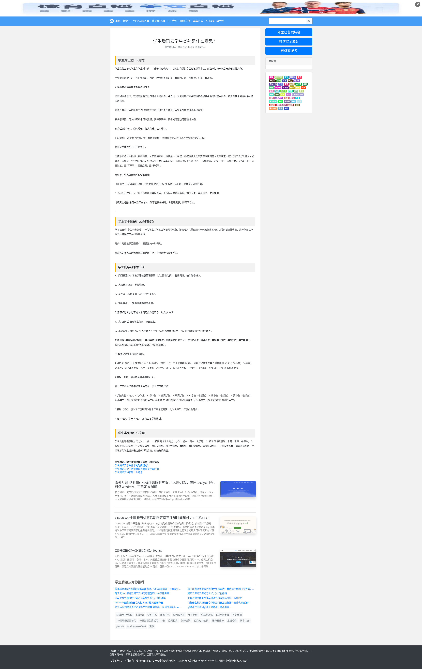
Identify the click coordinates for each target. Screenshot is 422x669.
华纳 (298, 98)
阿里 (290, 91)
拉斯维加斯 (281, 105)
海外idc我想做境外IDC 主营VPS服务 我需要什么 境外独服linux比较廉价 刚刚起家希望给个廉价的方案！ (150, 607)
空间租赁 (173, 620)
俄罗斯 (287, 101)
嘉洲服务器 (179, 615)
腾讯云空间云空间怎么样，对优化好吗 (207, 593)
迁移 (281, 84)
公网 (292, 84)
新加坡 (297, 81)
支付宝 (272, 81)
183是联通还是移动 (126, 620)
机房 (292, 88)
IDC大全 (173, 21)
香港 (292, 98)
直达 (277, 94)
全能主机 (152, 615)
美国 (279, 81)
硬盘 (271, 91)
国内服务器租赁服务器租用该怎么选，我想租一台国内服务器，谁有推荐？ (223, 589)
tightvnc (140, 615)
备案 (286, 108)
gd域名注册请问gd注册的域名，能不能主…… (211, 607)
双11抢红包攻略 (124, 615)
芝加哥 (272, 105)
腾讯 (281, 101)
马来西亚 (279, 77)
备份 (298, 88)
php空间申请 (222, 615)
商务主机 (164, 615)
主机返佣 (232, 620)
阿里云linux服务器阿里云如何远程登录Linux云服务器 (142, 593)
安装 (286, 84)
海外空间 (185, 620)
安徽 (271, 88)
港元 (301, 91)
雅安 (286, 77)
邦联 (277, 91)
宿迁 (299, 77)
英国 (271, 77)
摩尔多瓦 (273, 108)
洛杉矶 (283, 91)
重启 (281, 108)
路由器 (278, 88)
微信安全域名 (289, 41)
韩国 (294, 101)
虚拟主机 (273, 84)
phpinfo (120, 626)
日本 (283, 94)
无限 (297, 105)
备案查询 (198, 21)
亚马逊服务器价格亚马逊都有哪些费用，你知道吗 (140, 598)
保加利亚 (273, 101)
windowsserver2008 (136, 626)
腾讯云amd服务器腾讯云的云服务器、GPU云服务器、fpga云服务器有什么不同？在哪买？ (150, 589)
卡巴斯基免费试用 (149, 620)
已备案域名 (289, 51)
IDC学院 (185, 21)
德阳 (296, 91)
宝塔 (284, 81)
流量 (286, 98)
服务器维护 (218, 620)
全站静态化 (207, 615)
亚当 (288, 94)
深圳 (305, 84)
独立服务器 (158, 21)
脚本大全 (244, 620)
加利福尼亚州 (297, 94)
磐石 (303, 88)
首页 (118, 21)
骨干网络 (192, 615)
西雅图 (291, 105)
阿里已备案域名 (289, 32)
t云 (163, 620)
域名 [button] (125, 21)
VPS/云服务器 (141, 21)
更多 (151, 626)
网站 (271, 98)
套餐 (271, 94)
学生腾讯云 (170, 47)
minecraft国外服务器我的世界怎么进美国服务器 (139, 602)
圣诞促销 (237, 615)
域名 (290, 81)
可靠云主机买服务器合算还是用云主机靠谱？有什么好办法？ (219, 602)
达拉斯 (298, 84)
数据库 (285, 88)
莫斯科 (293, 77)
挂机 (299, 101)
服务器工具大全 (215, 21)
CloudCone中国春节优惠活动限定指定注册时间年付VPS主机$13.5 (162, 518)
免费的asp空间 (201, 620)
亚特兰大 (279, 98)
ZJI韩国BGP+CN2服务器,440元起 (138, 550)
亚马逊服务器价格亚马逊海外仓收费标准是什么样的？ (215, 598)
